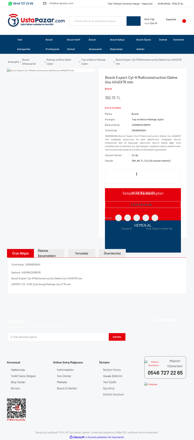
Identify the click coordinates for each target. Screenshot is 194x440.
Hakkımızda (18, 369)
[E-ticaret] (96, 437)
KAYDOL (117, 336)
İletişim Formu (112, 369)
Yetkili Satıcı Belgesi (23, 376)
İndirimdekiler (65, 369)
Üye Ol (150, 23)
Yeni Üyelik (109, 382)
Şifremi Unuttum (113, 394)
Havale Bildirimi (112, 376)
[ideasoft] (77, 437)
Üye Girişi (108, 388)
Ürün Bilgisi (20, 253)
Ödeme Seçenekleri (47, 253)
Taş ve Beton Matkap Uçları (148, 119)
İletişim (15, 388)
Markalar (62, 382)
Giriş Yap (149, 19)
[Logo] (36, 20)
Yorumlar (81, 253)
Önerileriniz (112, 253)
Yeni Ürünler (64, 376)
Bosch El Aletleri (67, 388)
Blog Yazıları (18, 382)
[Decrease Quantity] (108, 178)
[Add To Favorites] (106, 228)
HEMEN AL (143, 225)
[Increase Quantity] (164, 178)
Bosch (108, 88)
